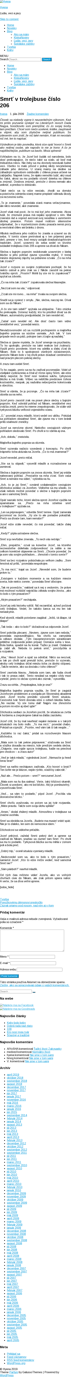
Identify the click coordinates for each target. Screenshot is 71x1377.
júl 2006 (11, 1296)
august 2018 (14, 1084)
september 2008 (17, 1240)
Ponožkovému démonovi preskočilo (21, 902)
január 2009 (14, 1227)
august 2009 (14, 1205)
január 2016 (14, 1109)
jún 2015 (12, 1112)
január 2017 (14, 1096)
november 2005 (16, 1318)
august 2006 (14, 1293)
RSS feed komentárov (20, 1360)
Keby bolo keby (16, 1022)
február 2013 (14, 1140)
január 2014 (14, 1121)
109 (9, 1029)
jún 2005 (12, 1334)
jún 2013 (12, 1130)
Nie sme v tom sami (42, 1055)
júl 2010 (11, 1171)
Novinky (12, 28)
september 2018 (17, 1080)
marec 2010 (14, 1184)
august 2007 (14, 1274)
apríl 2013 (13, 1137)
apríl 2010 (13, 1180)
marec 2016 (14, 1105)
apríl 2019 (13, 1074)
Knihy (10, 50)
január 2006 (14, 1312)
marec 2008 (14, 1259)
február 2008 (14, 1262)
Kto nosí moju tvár (18, 1032)
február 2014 (14, 1118)
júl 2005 (11, 1330)
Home (10, 25)
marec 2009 (14, 1221)
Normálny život (41, 1051)
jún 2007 (12, 1280)
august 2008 (14, 1243)
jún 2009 (12, 1212)
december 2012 (16, 1143)
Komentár (7, 928)
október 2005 (15, 1321)
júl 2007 (11, 1277)
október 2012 (15, 1146)
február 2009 (14, 1224)
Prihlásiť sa (13, 1353)
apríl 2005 (13, 1340)
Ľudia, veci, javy (23, 40)
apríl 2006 (13, 1305)
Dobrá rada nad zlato (20, 1025)
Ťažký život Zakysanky (48, 1048)
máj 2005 (12, 1337)
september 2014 (17, 1115)
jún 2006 (12, 1299)
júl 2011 (11, 1155)
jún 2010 (12, 1174)
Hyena (4, 7)
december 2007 (16, 1268)
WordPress (7, 1375)
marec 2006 (14, 1309)
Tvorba (11, 46)
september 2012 (17, 1149)
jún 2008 (12, 1249)
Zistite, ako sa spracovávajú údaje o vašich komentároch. (34, 985)
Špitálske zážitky (24, 43)
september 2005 (17, 1324)
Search (4, 59)
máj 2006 (12, 1302)
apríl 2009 (13, 1218)
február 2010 (14, 1187)
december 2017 (16, 1087)
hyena (3, 113)
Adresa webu (8, 969)
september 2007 (17, 1271)
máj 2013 (12, 1134)
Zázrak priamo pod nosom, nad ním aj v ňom (27, 905)
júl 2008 (11, 1246)
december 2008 (16, 1230)
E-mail (5, 963)
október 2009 (15, 1199)
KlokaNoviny (21, 37)
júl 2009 (11, 1209)
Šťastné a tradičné (18, 1035)
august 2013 (14, 1124)
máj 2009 (12, 1215)
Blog (9, 31)
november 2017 (16, 1090)
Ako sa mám (21, 34)
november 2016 (16, 1099)
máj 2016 (12, 1102)
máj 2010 (12, 1177)
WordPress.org (16, 1363)
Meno (4, 956)
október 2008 (15, 1237)
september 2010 (17, 1165)
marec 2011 (14, 1162)
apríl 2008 (13, 1255)
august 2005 (14, 1327)
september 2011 (17, 1152)
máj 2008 (12, 1252)
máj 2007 (12, 1284)
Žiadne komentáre (38, 113)
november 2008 (16, 1234)
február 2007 (14, 1290)
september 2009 (17, 1202)
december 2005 (16, 1315)
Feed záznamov (16, 1356)
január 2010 (14, 1190)
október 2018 (15, 1077)
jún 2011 (12, 1159)
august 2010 (14, 1168)
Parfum (13, 1372)
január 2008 (14, 1265)
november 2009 (16, 1196)
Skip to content (9, 19)
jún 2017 (12, 1093)
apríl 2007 (13, 1287)
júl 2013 (11, 1127)
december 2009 (16, 1193)
